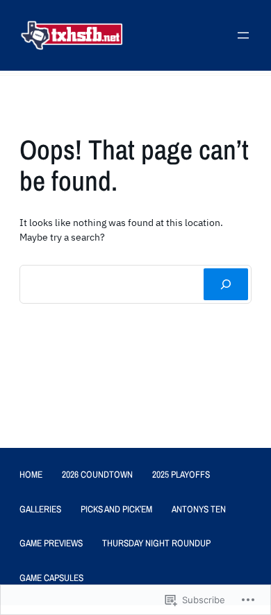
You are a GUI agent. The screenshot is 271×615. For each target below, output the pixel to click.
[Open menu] (243, 35)
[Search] (226, 284)
